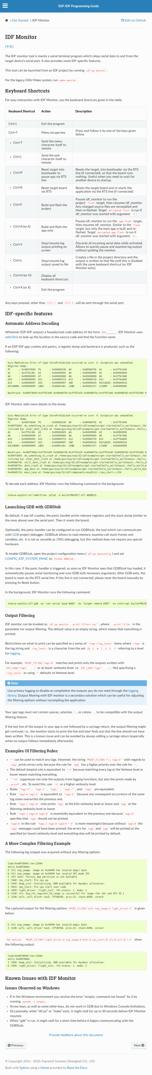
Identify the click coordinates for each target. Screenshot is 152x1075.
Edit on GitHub (135, 20)
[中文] (9, 46)
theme (44, 1067)
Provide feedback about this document (76, 1035)
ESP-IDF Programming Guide (78, 6)
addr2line (11, 337)
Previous (16, 1045)
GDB (15, 534)
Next (138, 1045)
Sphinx (24, 1067)
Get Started (20, 20)
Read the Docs (77, 1067)
